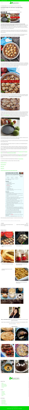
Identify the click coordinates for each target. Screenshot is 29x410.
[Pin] (1, 12)
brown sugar (5, 220)
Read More (18, 323)
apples (2, 220)
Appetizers (3, 391)
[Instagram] (3, 0)
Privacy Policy (16, 408)
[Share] (3, 12)
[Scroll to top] (27, 407)
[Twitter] (2, 0)
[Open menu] (1, 2)
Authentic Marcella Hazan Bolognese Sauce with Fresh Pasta (7, 224)
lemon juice (12, 220)
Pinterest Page (21, 151)
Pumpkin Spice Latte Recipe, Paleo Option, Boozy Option (22, 224)
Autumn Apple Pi (3, 164)
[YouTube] (6, 0)
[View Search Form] (27, 2)
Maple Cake (2, 166)
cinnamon (9, 220)
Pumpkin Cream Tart (3, 162)
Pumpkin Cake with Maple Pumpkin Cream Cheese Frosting (9, 170)
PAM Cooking (20, 154)
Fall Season (3, 393)
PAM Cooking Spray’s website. (11, 152)
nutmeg (15, 220)
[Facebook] (1, 0)
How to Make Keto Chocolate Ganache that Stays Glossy (20, 373)
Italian (2, 395)
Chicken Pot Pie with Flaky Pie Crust (4, 341)
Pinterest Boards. (20, 158)
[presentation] (7, 238)
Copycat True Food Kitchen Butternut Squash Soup (6, 373)
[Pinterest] (5, 0)
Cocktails (3, 392)
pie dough (18, 220)
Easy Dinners (3, 394)
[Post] (4, 12)
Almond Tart (2, 168)
